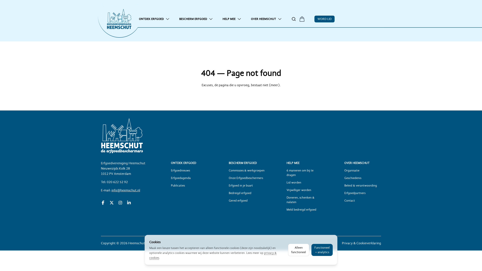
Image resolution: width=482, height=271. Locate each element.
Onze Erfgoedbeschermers (246, 178)
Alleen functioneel (298, 250)
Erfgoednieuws (180, 170)
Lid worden (294, 182)
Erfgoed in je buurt (241, 185)
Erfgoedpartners (354, 193)
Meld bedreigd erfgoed (301, 209)
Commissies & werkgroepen (247, 170)
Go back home (241, 96)
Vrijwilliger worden (299, 190)
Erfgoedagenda (181, 178)
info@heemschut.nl (125, 190)
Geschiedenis (352, 178)
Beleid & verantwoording (360, 185)
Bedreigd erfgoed (240, 193)
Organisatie (351, 170)
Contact (349, 200)
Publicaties (178, 185)
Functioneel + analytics (322, 250)
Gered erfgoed (238, 200)
